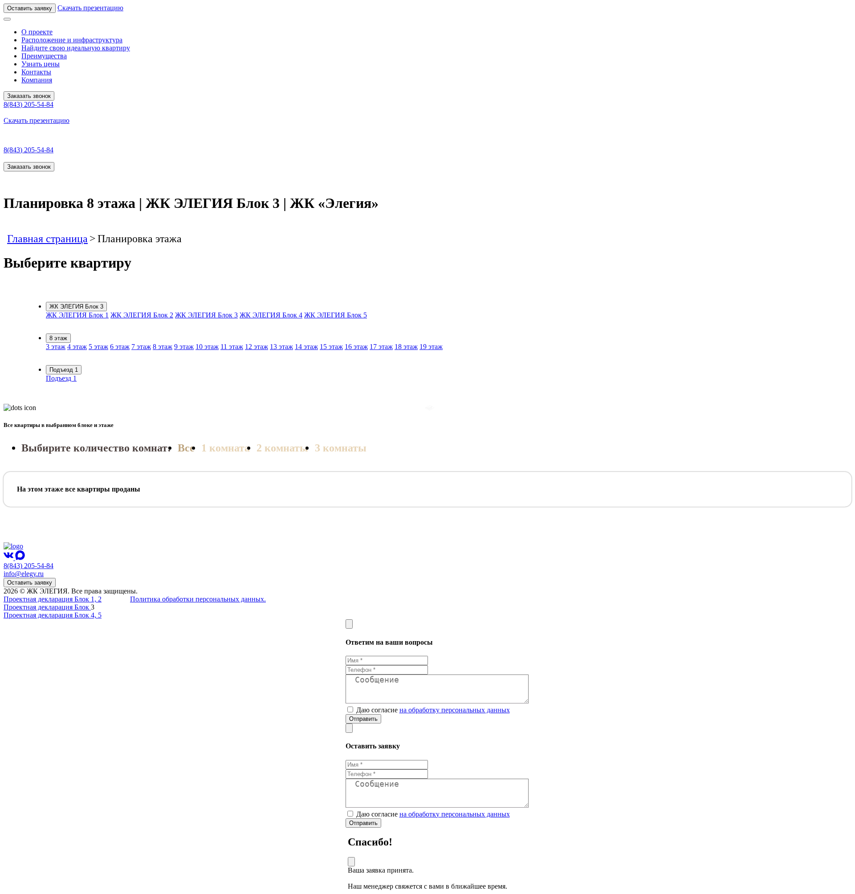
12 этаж (256, 346)
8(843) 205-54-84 (28, 104)
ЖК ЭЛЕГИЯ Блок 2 (141, 315)
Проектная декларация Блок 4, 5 (53, 615)
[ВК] (9, 557)
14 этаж (306, 346)
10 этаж (207, 346)
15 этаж (331, 346)
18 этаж (406, 346)
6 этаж (120, 346)
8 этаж (58, 338)
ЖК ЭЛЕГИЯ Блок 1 (77, 315)
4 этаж (77, 346)
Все (186, 448)
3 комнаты (340, 448)
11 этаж (231, 346)
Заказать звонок (29, 96)
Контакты (36, 72)
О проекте (37, 32)
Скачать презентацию (90, 8)
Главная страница (47, 238)
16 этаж (356, 346)
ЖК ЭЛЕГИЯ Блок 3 (76, 306)
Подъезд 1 (63, 369)
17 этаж (381, 346)
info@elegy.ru (24, 573)
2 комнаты (282, 448)
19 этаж (431, 346)
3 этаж (55, 346)
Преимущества (44, 56)
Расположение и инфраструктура (71, 40)
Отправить (363, 718)
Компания (36, 80)
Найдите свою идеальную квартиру (75, 48)
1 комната (225, 448)
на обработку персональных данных (454, 710)
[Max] (20, 557)
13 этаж (281, 346)
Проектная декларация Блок (47, 607)
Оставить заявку (29, 8)
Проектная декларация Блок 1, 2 (53, 599)
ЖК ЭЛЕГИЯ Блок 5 (335, 315)
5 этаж (98, 346)
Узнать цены (40, 64)
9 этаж (184, 346)
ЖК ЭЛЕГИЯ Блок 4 (271, 315)
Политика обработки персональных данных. (198, 599)
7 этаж (141, 346)
